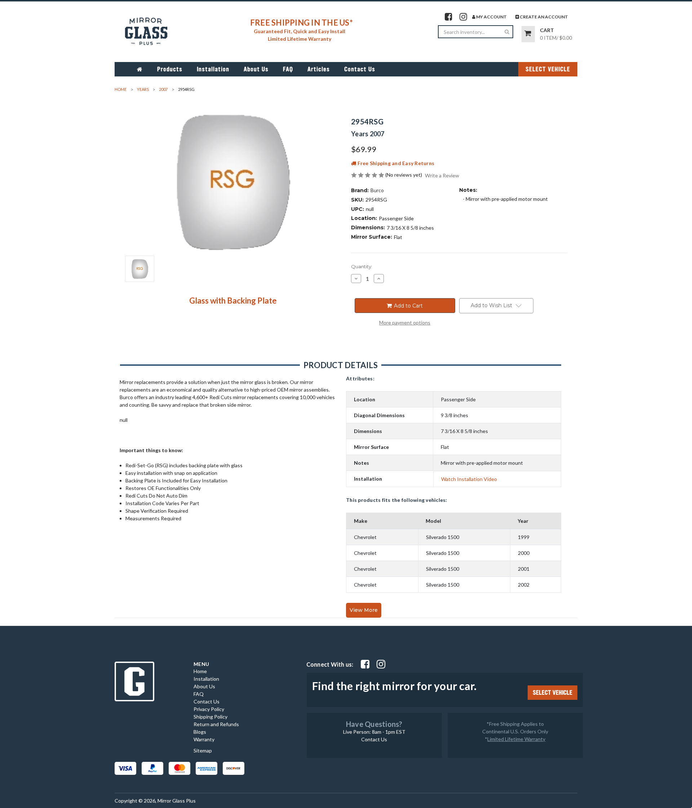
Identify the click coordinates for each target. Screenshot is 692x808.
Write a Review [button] (442, 175)
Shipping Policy (210, 717)
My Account (491, 16)
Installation (213, 69)
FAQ (288, 69)
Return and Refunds (216, 724)
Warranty (204, 739)
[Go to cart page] (528, 34)
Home (200, 671)
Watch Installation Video (469, 479)
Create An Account (543, 16)
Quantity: (361, 266)
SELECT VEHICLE (547, 69)
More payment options (404, 322)
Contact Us (359, 69)
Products (169, 69)
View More (364, 610)
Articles (318, 69)
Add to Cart (407, 306)
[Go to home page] (140, 69)
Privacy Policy (209, 709)
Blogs (200, 732)
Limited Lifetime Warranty (516, 739)
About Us (256, 69)
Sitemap (203, 750)
